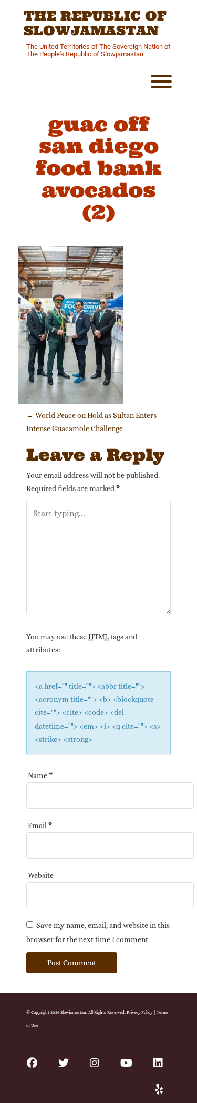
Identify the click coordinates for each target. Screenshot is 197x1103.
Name (40, 775)
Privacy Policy (139, 1012)
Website (41, 875)
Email (40, 825)
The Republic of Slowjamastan (95, 23)
